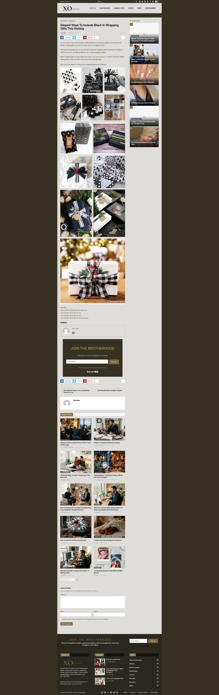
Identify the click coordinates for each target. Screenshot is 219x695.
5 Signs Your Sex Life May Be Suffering (107, 540)
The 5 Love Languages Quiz (114, 678)
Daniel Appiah (66, 512)
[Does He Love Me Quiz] (100, 662)
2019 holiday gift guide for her (70, 313)
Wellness (97, 567)
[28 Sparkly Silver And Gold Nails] (144, 74)
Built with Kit (92, 371)
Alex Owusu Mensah (67, 447)
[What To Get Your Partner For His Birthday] (144, 54)
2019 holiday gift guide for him (70, 315)
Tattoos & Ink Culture (143, 660)
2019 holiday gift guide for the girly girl (73, 310)
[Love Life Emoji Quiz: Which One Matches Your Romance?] (100, 671)
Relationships (65, 439)
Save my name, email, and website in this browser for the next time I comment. (85, 619)
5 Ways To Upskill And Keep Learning (107, 443)
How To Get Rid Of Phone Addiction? (73, 540)
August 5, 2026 (76, 512)
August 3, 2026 (106, 512)
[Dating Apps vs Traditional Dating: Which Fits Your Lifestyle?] (109, 462)
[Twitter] (142, 1)
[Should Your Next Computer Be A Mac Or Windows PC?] (75, 557)
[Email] (73, 333)
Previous (64, 579)
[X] (150, 1)
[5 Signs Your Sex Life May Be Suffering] (109, 527)
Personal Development (101, 439)
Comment (63, 594)
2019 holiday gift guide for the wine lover (74, 318)
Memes (143, 686)
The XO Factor (69, 692)
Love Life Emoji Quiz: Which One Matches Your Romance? (114, 670)
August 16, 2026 (80, 447)
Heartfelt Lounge (143, 667)
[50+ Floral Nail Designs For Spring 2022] (144, 136)
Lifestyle (71, 21)
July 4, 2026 (103, 575)
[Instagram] (148, 1)
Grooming (143, 678)
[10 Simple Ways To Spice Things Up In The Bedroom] (75, 462)
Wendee (63, 33)
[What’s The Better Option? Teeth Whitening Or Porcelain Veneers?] (144, 33)
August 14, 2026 (110, 445)
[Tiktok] (153, 1)
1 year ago (111, 674)
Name (62, 611)
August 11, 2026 (77, 480)
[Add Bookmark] (123, 37)
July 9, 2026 (71, 575)
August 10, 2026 (110, 480)
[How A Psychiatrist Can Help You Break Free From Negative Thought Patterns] (75, 494)
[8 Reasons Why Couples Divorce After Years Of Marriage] (75, 429)
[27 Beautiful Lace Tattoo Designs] (144, 95)
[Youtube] (145, 1)
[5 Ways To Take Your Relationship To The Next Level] (144, 116)
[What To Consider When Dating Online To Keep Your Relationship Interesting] (109, 494)
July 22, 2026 (71, 543)
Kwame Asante (99, 445)
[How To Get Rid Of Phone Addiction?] (75, 527)
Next (71, 579)
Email (96, 611)
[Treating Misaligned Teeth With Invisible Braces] (109, 557)
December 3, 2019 (74, 33)
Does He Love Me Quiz (113, 659)
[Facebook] (140, 1)
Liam (96, 543)
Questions (143, 682)
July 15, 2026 (103, 543)
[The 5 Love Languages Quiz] (100, 681)
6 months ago (111, 661)
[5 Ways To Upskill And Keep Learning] (109, 429)
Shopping (64, 21)
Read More (66, 676)
